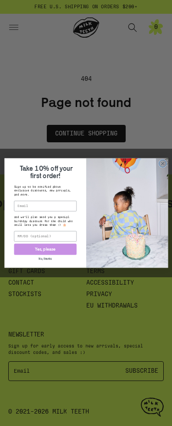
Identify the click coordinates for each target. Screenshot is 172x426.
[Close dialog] (162, 163)
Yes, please (45, 249)
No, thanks (45, 258)
